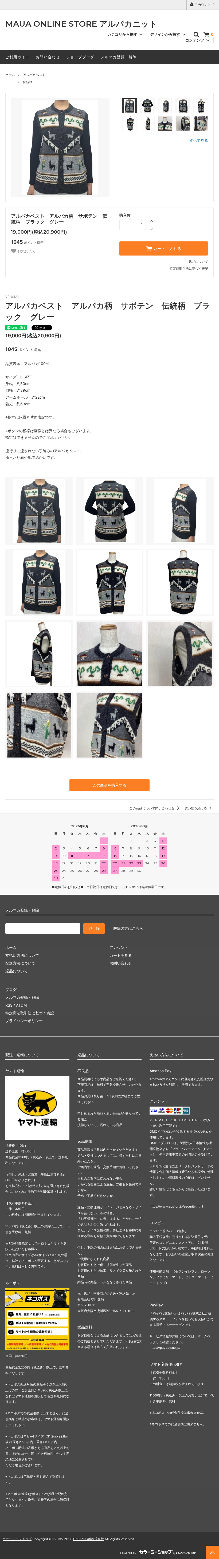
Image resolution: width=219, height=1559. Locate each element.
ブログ (11, 989)
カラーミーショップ (17, 1539)
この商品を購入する (109, 785)
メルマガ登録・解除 (119, 57)
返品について (198, 262)
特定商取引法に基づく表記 (189, 268)
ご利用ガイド (17, 57)
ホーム (10, 75)
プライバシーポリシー (24, 1020)
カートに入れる (166, 248)
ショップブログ (80, 57)
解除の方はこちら (128, 928)
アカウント (203, 5)
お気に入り (26, 251)
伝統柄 (28, 82)
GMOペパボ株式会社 (88, 1539)
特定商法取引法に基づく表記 (29, 1013)
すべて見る (198, 140)
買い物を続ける (196, 808)
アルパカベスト (34, 75)
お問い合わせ (48, 57)
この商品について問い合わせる (152, 808)
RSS (9, 1005)
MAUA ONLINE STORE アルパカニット (81, 24)
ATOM (21, 1005)
